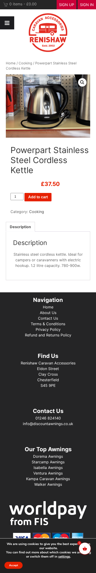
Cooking (25, 63)
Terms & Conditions (48, 323)
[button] (82, 82)
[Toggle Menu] (7, 22)
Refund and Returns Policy (48, 335)
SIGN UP (66, 4)
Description (20, 226)
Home (11, 63)
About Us (48, 312)
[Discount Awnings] (48, 32)
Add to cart (38, 197)
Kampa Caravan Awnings (48, 478)
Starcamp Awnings (48, 462)
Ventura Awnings (48, 473)
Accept (13, 565)
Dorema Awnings (48, 456)
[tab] (20, 227)
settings (64, 557)
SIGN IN (87, 4)
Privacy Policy (48, 329)
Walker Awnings (48, 484)
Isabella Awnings (48, 467)
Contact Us (48, 318)
